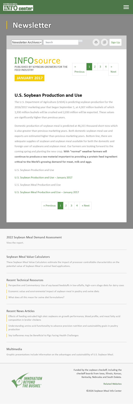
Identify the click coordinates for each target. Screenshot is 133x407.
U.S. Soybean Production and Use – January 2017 (43, 177)
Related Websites (112, 383)
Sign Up (115, 42)
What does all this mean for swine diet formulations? (36, 297)
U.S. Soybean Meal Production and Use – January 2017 (47, 192)
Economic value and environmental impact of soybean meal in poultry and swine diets (53, 291)
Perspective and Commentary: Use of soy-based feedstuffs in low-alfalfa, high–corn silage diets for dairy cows (66, 285)
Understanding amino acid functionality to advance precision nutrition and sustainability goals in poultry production (63, 327)
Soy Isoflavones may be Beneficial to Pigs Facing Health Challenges (43, 335)
